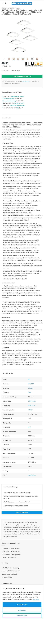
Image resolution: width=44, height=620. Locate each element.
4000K (30, 410)
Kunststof (31, 383)
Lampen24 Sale (7, 577)
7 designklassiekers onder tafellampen (16, 505)
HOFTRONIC (32, 475)
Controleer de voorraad (21, 76)
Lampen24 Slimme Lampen (11, 571)
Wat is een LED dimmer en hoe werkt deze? (17, 492)
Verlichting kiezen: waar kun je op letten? (17, 502)
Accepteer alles (22, 604)
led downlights (5, 8)
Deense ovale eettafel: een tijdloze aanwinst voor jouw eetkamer (21, 497)
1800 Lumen (32, 401)
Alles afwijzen (22, 615)
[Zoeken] (5, 3)
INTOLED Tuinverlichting (11, 568)
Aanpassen (22, 610)
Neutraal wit (32, 405)
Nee (29, 392)
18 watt (18, 8)
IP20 (29, 427)
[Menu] (3, 3)
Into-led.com (26, 81)
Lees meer (36, 599)
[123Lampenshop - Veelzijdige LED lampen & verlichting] (22, 3)
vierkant (12, 8)
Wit (29, 379)
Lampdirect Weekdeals (10, 574)
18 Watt (30, 388)
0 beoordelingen (15, 70)
